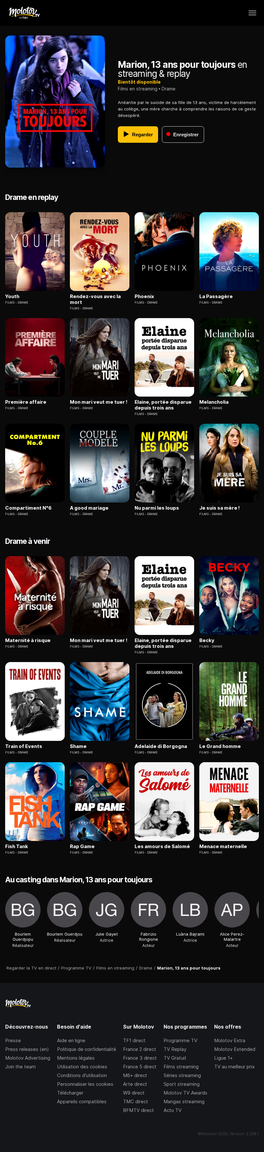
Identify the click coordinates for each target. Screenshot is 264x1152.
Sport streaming (182, 1084)
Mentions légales (76, 1058)
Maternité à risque (28, 640)
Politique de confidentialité (86, 1049)
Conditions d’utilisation (82, 1075)
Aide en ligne (71, 1040)
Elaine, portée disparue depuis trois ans (163, 405)
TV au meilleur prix (234, 1067)
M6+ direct (135, 1075)
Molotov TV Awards (185, 1093)
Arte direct (135, 1084)
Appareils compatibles (82, 1101)
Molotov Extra (229, 1040)
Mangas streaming (184, 1101)
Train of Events (23, 746)
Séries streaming (182, 1075)
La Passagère (216, 296)
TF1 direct (134, 1040)
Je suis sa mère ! (219, 508)
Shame (78, 746)
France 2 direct (139, 1049)
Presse (13, 1040)
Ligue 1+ (223, 1058)
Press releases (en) (27, 1049)
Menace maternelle (223, 846)
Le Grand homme (220, 746)
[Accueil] (24, 12)
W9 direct (134, 1093)
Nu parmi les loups (157, 508)
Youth (12, 296)
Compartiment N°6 (28, 508)
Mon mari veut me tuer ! (98, 402)
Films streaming (181, 1067)
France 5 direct (139, 1067)
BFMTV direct (138, 1110)
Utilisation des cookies (82, 1067)
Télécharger (70, 1093)
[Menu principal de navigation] (252, 13)
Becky (206, 640)
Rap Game (82, 846)
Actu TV (173, 1110)
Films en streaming (137, 88)
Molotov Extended (234, 1049)
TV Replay (175, 1049)
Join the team (20, 1067)
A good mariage (89, 508)
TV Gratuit (175, 1058)
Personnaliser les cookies (85, 1084)
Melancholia (214, 402)
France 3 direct (140, 1058)
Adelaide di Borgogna (161, 746)
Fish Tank (16, 846)
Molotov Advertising (27, 1058)
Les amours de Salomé (162, 846)
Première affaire (25, 402)
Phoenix (144, 296)
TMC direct (135, 1101)
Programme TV (180, 1040)
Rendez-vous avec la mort (95, 299)
